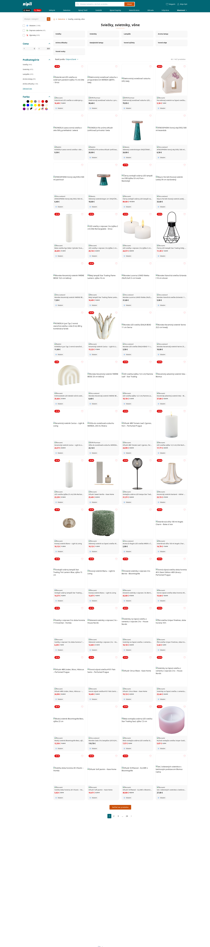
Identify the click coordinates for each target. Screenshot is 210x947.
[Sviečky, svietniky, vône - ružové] (39, 101)
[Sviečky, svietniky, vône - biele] (24, 101)
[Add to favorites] (82, 66)
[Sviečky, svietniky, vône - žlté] (35, 105)
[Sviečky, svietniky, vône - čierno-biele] (31, 108)
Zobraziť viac (27, 89)
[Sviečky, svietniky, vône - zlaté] (31, 101)
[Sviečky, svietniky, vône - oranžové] (39, 105)
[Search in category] (48, 19)
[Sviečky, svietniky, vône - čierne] (27, 101)
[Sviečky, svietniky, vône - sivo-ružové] (42, 108)
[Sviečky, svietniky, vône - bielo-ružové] (35, 108)
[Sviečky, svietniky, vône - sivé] (35, 101)
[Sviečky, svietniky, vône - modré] (27, 105)
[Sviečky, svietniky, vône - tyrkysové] (31, 105)
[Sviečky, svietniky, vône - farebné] (46, 108)
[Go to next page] (131, 816)
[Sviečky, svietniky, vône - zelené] (24, 105)
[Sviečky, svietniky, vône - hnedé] (42, 105)
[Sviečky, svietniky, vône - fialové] (24, 108)
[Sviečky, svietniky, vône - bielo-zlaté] (39, 108)
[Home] (27, 4)
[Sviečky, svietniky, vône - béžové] (46, 105)
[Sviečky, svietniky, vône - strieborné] (27, 108)
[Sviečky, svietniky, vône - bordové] (46, 101)
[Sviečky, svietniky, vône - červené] (42, 101)
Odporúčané (71, 59)
